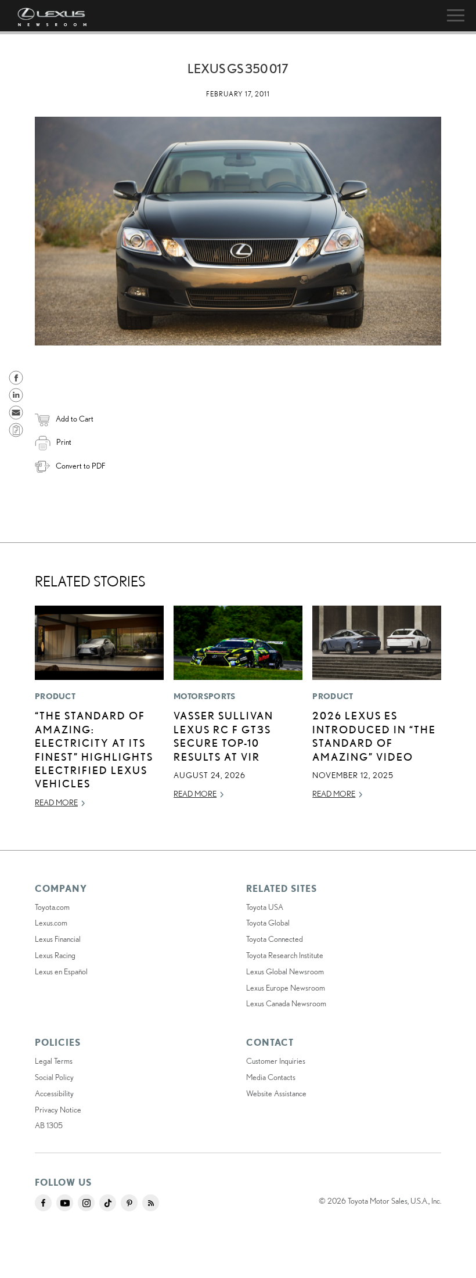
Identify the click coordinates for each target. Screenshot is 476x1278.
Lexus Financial (58, 939)
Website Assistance (276, 1093)
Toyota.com (52, 907)
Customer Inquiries (275, 1060)
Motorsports (204, 696)
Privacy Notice (58, 1109)
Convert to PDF (80, 465)
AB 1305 (49, 1125)
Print (63, 442)
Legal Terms (54, 1060)
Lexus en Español (61, 971)
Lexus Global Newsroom (285, 971)
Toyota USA (264, 907)
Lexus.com (51, 922)
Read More (56, 802)
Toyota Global (268, 922)
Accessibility (54, 1093)
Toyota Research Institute (284, 955)
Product (55, 696)
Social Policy (54, 1077)
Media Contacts (270, 1077)
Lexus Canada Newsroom (286, 1003)
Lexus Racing (55, 955)
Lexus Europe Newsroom (285, 987)
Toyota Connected (274, 939)
